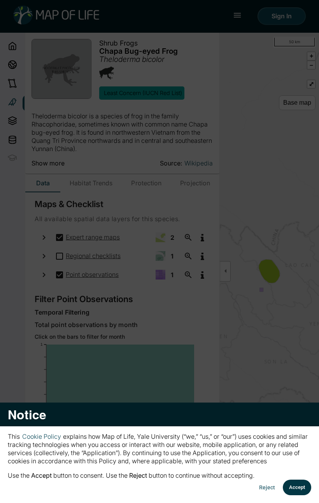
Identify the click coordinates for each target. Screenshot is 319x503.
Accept (297, 487)
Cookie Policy (41, 436)
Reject (267, 487)
